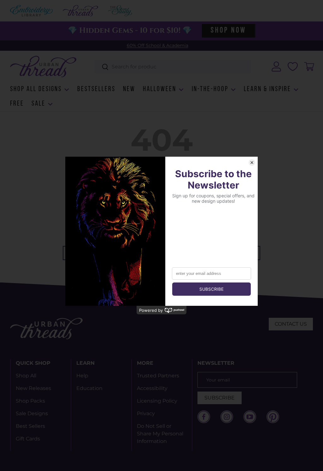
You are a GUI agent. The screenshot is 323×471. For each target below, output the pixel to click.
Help (82, 376)
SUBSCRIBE (219, 398)
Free (17, 104)
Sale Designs (32, 413)
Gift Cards (28, 439)
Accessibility (152, 388)
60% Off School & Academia (157, 45)
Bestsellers (96, 89)
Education (89, 388)
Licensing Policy (157, 401)
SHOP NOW (228, 30)
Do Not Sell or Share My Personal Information (160, 433)
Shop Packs (30, 401)
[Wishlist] (292, 66)
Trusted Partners (158, 376)
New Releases (33, 388)
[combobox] (173, 66)
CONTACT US (291, 324)
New (129, 89)
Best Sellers (30, 426)
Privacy (146, 413)
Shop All (26, 376)
